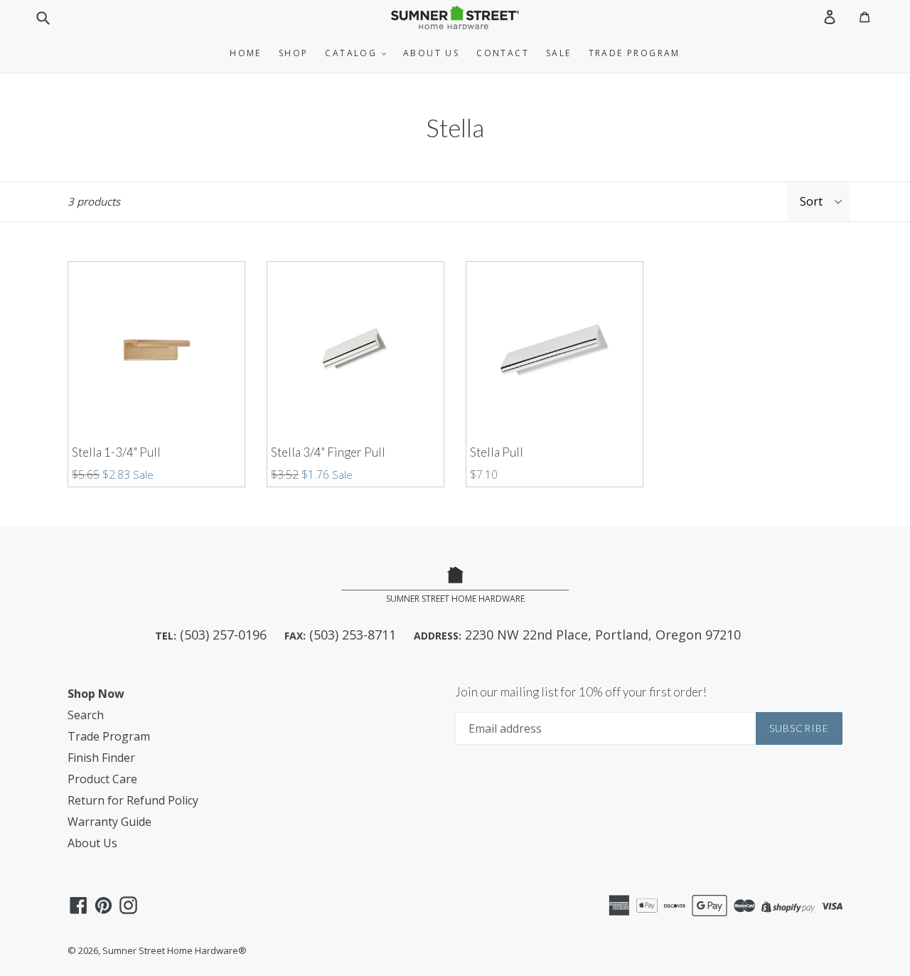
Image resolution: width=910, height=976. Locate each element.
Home (246, 53)
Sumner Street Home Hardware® (174, 950)
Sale (559, 53)
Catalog (352, 53)
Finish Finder (101, 757)
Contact (502, 53)
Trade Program (634, 53)
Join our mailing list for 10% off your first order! (581, 692)
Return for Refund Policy (133, 800)
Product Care (102, 779)
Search (86, 715)
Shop (294, 53)
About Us (431, 53)
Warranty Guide (109, 821)
